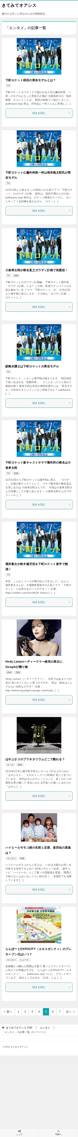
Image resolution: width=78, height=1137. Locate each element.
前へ (9, 1011)
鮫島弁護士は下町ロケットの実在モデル (32, 366)
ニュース (24, 960)
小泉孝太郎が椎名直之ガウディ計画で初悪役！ (36, 270)
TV (8, 85)
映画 (9, 672)
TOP (19, 1027)
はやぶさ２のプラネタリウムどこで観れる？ (35, 759)
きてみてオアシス (19, 5)
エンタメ (11, 858)
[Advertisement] (39, 1096)
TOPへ (58, 1134)
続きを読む (39, 113)
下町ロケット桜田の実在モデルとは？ (30, 80)
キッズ (10, 764)
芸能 (16, 275)
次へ (69, 1011)
